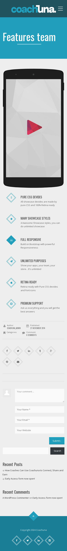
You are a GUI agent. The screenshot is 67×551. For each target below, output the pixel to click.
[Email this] (18, 362)
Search (57, 450)
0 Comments (31, 335)
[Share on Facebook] (7, 351)
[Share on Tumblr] (40, 351)
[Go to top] (33, 516)
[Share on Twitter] (18, 351)
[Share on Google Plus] (51, 351)
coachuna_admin (14, 328)
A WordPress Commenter (16, 497)
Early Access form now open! (20, 478)
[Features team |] (33, 8)
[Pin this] (7, 362)
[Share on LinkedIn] (29, 351)
